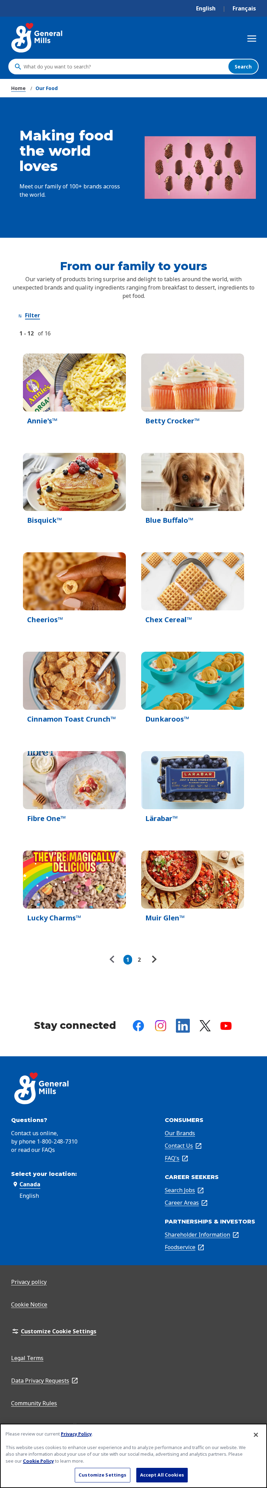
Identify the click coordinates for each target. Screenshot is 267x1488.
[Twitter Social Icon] (205, 1025)
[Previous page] (114, 960)
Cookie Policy (38, 1461)
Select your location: (44, 1174)
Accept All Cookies (162, 1475)
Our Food (46, 88)
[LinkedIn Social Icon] (183, 1025)
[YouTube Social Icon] (226, 1026)
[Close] (256, 1434)
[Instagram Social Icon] (160, 1025)
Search (243, 66)
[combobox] (124, 67)
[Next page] (153, 960)
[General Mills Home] (37, 38)
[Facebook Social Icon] (138, 1025)
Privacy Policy (76, 1434)
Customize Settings (102, 1475)
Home (18, 88)
